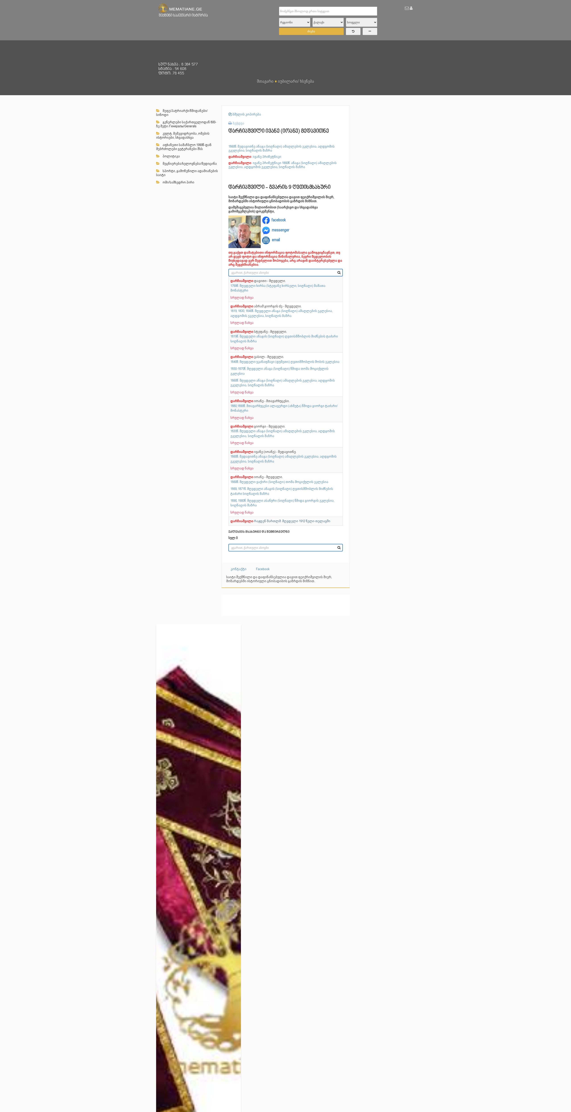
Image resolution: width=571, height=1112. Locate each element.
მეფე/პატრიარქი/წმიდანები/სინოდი (182, 113)
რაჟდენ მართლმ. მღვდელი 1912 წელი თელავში (292, 521)
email (276, 240)
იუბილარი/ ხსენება (296, 81)
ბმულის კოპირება (246, 114)
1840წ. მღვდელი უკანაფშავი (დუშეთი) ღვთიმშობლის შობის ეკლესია (284, 362)
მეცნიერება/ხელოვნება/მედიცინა (189, 164)
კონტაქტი (238, 569)
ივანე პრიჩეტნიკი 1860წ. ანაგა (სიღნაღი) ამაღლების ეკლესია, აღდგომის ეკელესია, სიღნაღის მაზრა (282, 165)
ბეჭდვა (238, 123)
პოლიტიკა (171, 156)
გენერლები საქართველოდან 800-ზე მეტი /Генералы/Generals (186, 124)
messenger (280, 230)
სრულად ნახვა (242, 298)
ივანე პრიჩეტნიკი (267, 157)
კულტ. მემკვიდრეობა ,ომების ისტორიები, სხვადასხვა (182, 136)
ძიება (311, 31)
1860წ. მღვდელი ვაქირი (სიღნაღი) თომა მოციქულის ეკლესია (279, 482)
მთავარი (265, 81)
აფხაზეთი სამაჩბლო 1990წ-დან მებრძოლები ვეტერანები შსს (183, 147)
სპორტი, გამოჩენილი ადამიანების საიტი (187, 173)
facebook (278, 220)
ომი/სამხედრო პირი (178, 182)
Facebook (263, 569)
